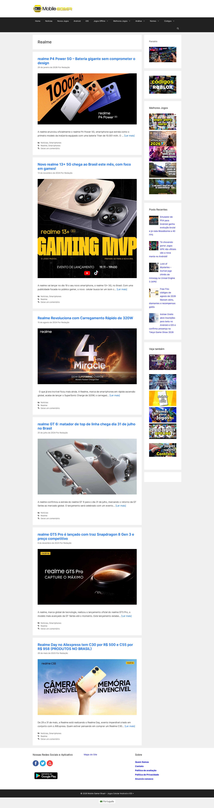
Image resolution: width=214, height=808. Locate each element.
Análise (138, 21)
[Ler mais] (129, 135)
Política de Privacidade (147, 774)
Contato (139, 766)
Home (37, 21)
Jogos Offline (99, 21)
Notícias (48, 21)
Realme (44, 145)
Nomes (153, 21)
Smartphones (55, 143)
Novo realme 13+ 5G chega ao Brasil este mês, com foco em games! (84, 166)
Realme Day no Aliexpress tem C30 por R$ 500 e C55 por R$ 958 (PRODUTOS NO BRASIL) (85, 647)
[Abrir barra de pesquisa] (177, 28)
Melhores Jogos (120, 21)
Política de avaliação (145, 770)
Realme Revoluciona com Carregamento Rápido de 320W (85, 318)
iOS (87, 21)
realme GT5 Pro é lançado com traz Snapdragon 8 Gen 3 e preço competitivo (86, 536)
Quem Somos (142, 762)
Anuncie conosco (144, 779)
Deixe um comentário (50, 148)
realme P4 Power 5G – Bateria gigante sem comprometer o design (86, 61)
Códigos (168, 21)
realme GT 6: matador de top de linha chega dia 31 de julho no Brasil (86, 426)
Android (77, 21)
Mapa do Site (90, 754)
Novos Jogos (63, 21)
